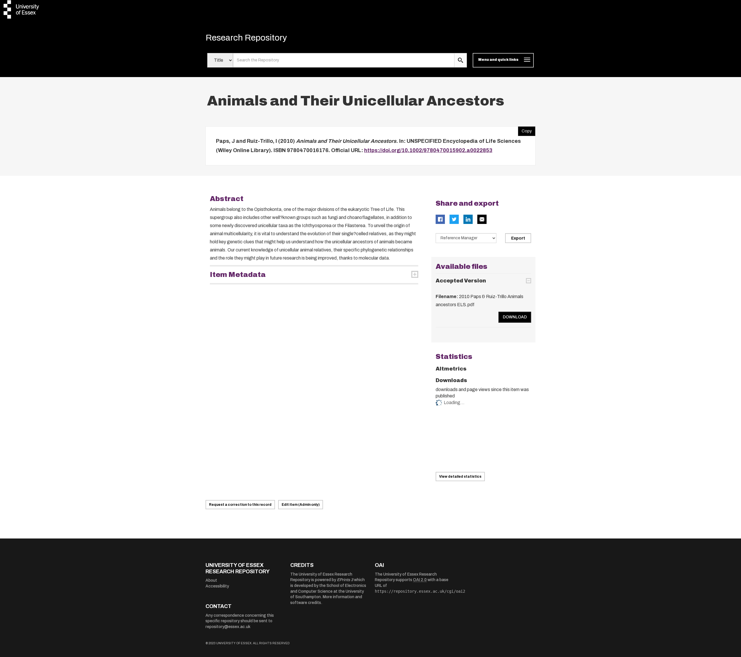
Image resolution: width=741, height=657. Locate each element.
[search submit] (460, 60)
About (211, 580)
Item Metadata (238, 274)
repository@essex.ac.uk (228, 627)
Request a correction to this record (240, 505)
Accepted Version (461, 281)
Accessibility (217, 586)
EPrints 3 (345, 580)
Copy (525, 129)
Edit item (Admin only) (301, 505)
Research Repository (246, 37)
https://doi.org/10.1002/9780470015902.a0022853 (428, 150)
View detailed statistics (460, 477)
